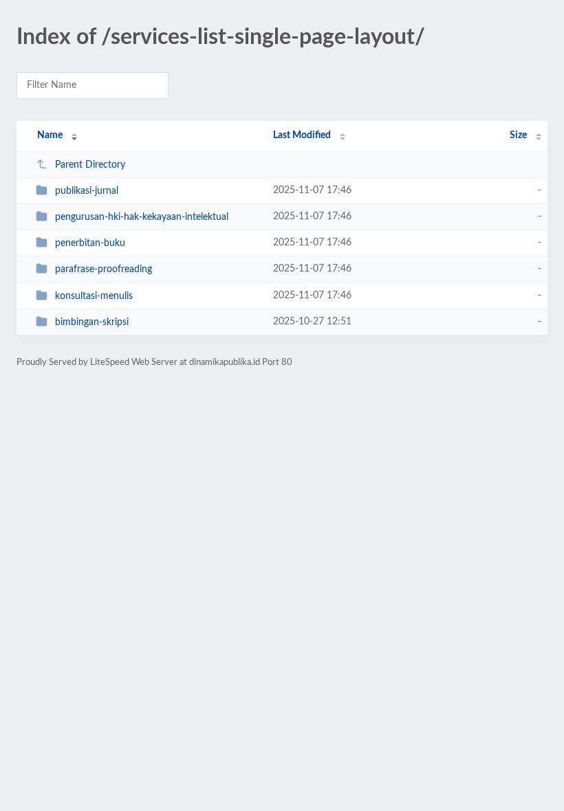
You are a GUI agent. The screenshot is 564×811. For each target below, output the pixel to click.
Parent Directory (90, 165)
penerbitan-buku (90, 243)
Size (518, 135)
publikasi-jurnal (86, 191)
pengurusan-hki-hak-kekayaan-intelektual (141, 217)
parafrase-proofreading (103, 269)
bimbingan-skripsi (92, 322)
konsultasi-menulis (94, 296)
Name (50, 135)
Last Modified (302, 135)
